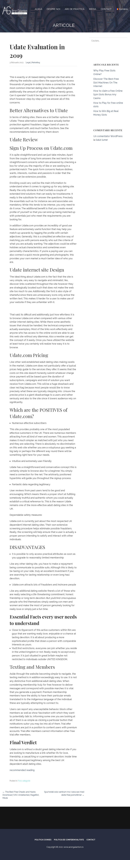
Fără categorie (24, 781)
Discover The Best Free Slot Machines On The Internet (106, 83)
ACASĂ (38, 9)
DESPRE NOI (53, 9)
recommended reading (22, 770)
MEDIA (92, 9)
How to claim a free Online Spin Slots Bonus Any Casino (108, 94)
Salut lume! (102, 139)
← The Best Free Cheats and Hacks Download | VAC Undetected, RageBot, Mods (21, 795)
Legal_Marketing (33, 62)
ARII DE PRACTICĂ (74, 9)
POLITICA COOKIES (43, 840)
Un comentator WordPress (108, 136)
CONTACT (106, 9)
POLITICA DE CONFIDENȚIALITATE (69, 840)
